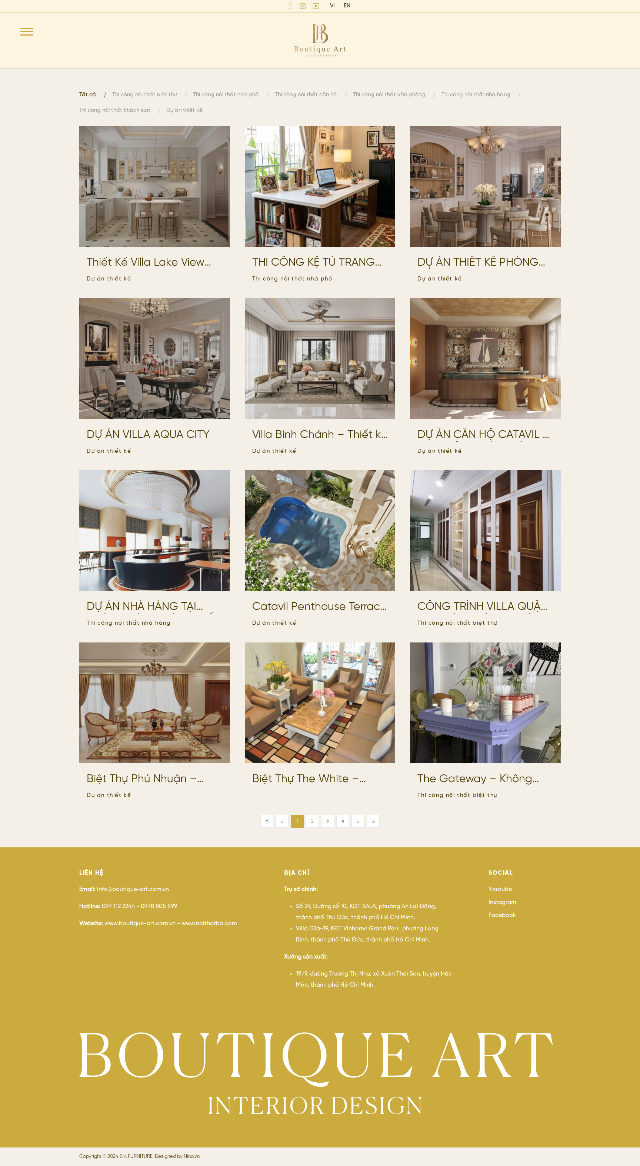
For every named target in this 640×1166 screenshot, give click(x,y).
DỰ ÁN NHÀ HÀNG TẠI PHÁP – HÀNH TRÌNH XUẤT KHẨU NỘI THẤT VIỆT (153, 607)
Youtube (500, 889)
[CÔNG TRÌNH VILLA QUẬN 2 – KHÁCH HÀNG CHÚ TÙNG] (485, 530)
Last (373, 821)
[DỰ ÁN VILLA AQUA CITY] (154, 358)
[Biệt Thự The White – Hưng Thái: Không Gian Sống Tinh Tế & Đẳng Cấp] (320, 702)
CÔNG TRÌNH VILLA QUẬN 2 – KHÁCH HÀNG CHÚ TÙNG (482, 607)
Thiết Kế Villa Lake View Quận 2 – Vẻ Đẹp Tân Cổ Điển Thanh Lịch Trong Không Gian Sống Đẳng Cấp (150, 263)
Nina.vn (192, 1156)
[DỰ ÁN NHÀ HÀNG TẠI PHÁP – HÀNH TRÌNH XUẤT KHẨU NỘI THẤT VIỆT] (154, 530)
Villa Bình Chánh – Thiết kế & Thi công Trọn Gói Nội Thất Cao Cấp (320, 435)
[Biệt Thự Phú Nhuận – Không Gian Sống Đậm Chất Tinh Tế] (154, 702)
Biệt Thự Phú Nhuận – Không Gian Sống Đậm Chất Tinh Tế (145, 779)
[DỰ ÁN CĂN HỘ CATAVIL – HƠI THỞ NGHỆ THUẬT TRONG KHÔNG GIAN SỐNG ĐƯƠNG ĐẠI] (485, 358)
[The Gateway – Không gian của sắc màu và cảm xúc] (485, 702)
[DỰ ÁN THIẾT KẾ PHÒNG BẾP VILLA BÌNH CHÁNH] (485, 186)
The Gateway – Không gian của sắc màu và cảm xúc (484, 779)
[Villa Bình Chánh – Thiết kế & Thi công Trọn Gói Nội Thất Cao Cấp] (320, 358)
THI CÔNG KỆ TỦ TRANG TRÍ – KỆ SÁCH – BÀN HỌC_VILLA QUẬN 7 (313, 263)
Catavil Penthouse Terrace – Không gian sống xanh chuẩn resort (319, 607)
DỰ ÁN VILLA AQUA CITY (148, 435)
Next (357, 821)
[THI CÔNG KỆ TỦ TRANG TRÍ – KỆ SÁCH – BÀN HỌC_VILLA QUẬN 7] (320, 186)
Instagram (502, 902)
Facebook (502, 915)
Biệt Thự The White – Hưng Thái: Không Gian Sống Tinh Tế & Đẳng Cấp (318, 779)
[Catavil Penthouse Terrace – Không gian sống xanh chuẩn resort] (320, 530)
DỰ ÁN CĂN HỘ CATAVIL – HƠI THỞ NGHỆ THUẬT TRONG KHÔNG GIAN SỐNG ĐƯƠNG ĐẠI (483, 435)
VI (332, 6)
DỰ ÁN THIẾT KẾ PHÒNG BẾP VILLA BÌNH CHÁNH (478, 263)
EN (347, 6)
